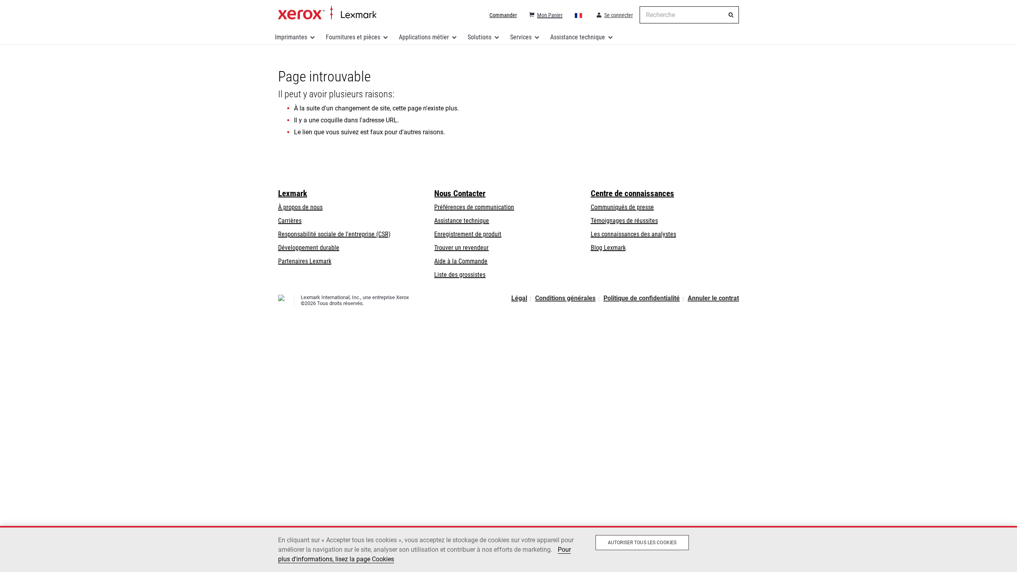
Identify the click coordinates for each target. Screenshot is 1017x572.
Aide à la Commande (460, 261)
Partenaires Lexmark (304, 261)
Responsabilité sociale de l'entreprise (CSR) (334, 234)
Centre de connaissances (632, 193)
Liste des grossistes (459, 274)
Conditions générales (565, 298)
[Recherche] (731, 15)
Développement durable (308, 247)
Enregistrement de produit (467, 234)
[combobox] (689, 14)
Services (521, 37)
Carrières (290, 220)
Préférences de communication (474, 207)
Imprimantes (291, 37)
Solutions (479, 37)
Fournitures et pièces (353, 37)
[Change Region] (578, 15)
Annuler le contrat (713, 298)
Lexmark (292, 193)
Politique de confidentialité (641, 298)
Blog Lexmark (608, 247)
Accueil (327, 13)
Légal (519, 298)
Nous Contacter (459, 193)
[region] (508, 549)
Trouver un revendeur (461, 247)
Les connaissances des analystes (633, 234)
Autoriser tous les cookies (642, 542)
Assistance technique (577, 37)
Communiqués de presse (622, 207)
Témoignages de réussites (624, 220)
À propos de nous (300, 207)
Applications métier (424, 37)
